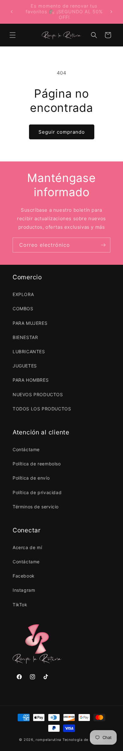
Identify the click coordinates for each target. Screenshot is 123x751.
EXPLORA (23, 294)
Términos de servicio (36, 506)
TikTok (20, 604)
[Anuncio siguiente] (111, 12)
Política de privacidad (37, 492)
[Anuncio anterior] (12, 12)
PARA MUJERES (30, 323)
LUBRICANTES (29, 351)
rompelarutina (48, 739)
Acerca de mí (27, 547)
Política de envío (31, 478)
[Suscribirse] (103, 245)
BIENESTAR (25, 337)
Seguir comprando (61, 132)
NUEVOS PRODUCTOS (38, 394)
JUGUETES (25, 365)
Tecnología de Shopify (83, 739)
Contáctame (26, 449)
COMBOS (23, 308)
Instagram (24, 590)
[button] (13, 35)
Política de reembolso (37, 463)
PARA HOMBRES (31, 380)
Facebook (24, 575)
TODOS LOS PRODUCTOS (42, 408)
